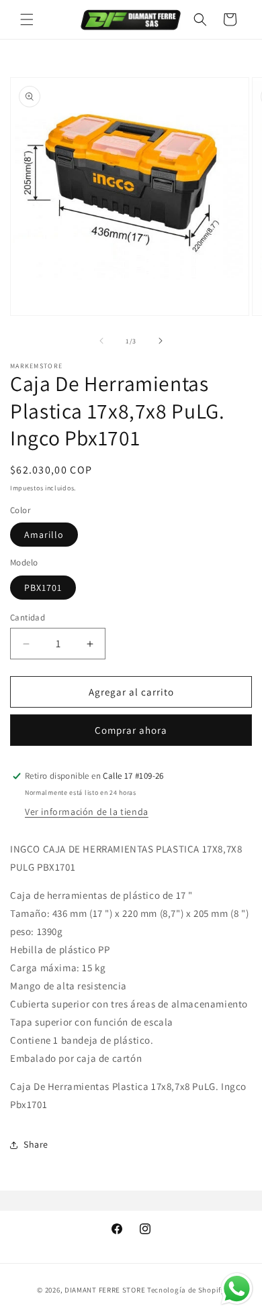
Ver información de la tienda (86, 812)
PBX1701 (43, 588)
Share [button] (36, 1144)
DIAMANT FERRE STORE (104, 1290)
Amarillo (44, 535)
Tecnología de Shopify (186, 1290)
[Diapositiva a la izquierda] (101, 340)
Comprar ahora (131, 730)
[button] (27, 19)
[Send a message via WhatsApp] (236, 1288)
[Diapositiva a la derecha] (160, 340)
